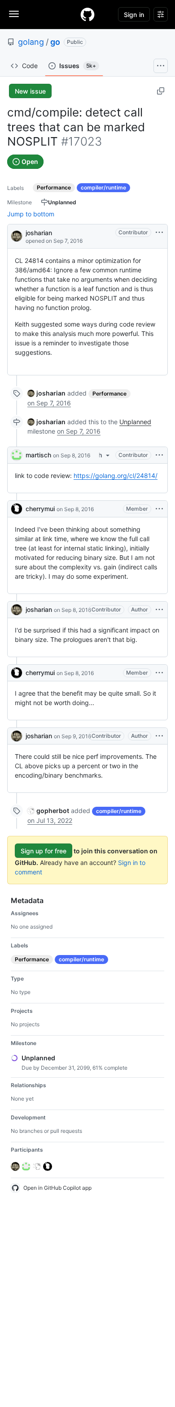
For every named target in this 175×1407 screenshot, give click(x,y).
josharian (39, 233)
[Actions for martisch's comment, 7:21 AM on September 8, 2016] (159, 455)
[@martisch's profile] (16, 455)
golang (31, 42)
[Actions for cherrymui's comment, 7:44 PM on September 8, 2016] (159, 509)
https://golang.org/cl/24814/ (116, 475)
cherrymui (40, 508)
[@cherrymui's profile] (16, 508)
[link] (46, 393)
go (55, 42)
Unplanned (135, 422)
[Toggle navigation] (14, 14)
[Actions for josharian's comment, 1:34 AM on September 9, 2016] (159, 736)
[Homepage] (87, 14)
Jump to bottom (30, 214)
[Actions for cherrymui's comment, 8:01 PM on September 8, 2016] (159, 673)
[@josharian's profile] (16, 235)
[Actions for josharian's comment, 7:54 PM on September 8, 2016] (159, 609)
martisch (38, 455)
